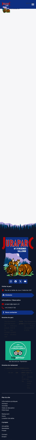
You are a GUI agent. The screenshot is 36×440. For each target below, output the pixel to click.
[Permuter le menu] (32, 4)
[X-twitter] (20, 281)
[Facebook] (15, 281)
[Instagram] (11, 281)
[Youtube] (25, 281)
